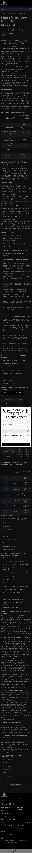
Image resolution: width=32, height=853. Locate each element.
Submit (16, 444)
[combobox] (4, 431)
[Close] (30, 408)
